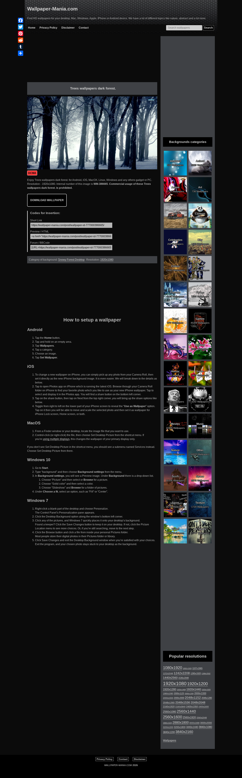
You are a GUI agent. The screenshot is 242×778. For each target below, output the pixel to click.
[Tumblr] (20, 46)
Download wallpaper (47, 200)
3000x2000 (206, 722)
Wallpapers (169, 740)
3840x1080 (205, 727)
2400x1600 (204, 707)
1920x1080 (106, 259)
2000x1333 (200, 693)
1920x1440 (193, 689)
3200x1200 (168, 727)
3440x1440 (192, 727)
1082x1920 (187, 668)
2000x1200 (189, 694)
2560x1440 (186, 711)
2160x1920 (169, 706)
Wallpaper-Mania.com (52, 8)
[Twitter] (20, 27)
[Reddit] (20, 40)
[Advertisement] (92, 59)
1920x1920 (206, 690)
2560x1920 (189, 717)
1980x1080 (168, 693)
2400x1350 (192, 706)
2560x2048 (202, 718)
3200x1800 (180, 727)
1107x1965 (197, 668)
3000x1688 (194, 723)
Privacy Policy (48, 27)
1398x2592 (206, 674)
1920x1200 (197, 683)
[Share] (20, 53)
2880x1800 (181, 722)
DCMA (32, 173)
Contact (84, 27)
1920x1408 (181, 690)
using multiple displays (56, 439)
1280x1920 (195, 673)
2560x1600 (172, 717)
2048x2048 (198, 702)
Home (31, 27)
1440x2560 (170, 677)
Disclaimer (68, 27)
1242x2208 (182, 673)
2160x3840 (180, 707)
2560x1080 (169, 711)
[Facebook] (20, 20)
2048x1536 (182, 702)
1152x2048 (168, 673)
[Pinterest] (20, 33)
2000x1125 (179, 693)
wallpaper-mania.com (118, 765)
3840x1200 (169, 732)
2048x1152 (193, 697)
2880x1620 (167, 723)
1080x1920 (172, 668)
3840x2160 (184, 732)
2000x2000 (179, 698)
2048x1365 (169, 702)
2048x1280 (207, 698)
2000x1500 (168, 698)
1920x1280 (169, 689)
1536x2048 (183, 678)
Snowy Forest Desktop (71, 259)
